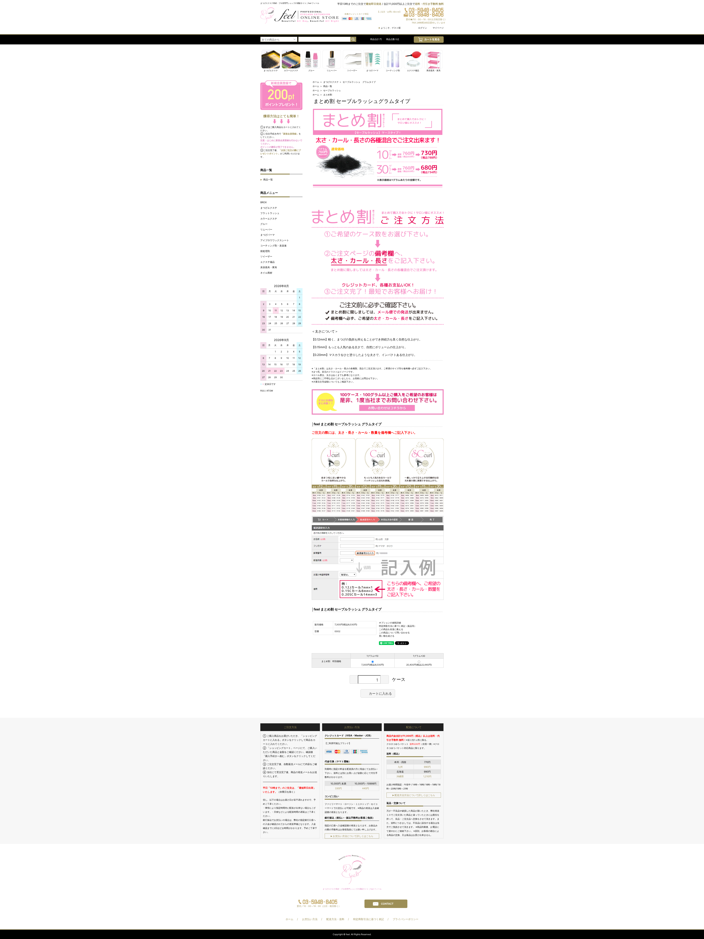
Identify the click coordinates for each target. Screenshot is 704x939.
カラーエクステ (268, 218)
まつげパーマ (267, 234)
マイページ (438, 27)
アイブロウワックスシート (274, 240)
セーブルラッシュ (332, 90)
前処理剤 (265, 251)
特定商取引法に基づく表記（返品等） (397, 626)
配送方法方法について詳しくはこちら (413, 795)
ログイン (422, 27)
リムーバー (266, 229)
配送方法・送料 (335, 919)
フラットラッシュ (269, 213)
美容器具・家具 (268, 267)
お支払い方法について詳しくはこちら (352, 836)
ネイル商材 (266, 272)
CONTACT (387, 903)
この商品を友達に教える (391, 629)
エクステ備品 (267, 261)
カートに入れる (380, 693)
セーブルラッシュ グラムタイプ (359, 82)
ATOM (270, 390)
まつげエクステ (268, 207)
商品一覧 (266, 179)
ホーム (316, 82)
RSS (262, 390)
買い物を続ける (386, 636)
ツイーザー (266, 256)
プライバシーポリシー (405, 919)
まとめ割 (327, 94)
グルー (263, 223)
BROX (263, 202)
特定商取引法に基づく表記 (368, 919)
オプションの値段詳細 (390, 622)
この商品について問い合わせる (394, 632)
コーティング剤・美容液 (273, 245)
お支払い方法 (310, 919)
